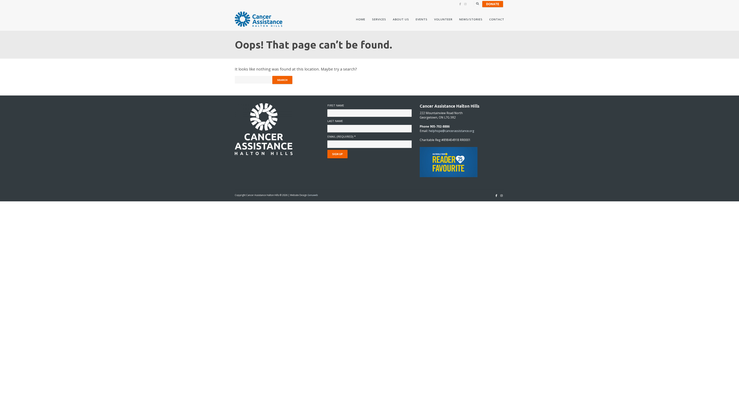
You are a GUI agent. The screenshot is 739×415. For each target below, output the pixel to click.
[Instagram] (465, 4)
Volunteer (443, 19)
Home (360, 19)
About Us (401, 19)
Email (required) (341, 136)
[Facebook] (460, 4)
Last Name (335, 121)
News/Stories (470, 19)
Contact (496, 19)
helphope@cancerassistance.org (451, 131)
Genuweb (313, 195)
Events (421, 19)
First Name (335, 105)
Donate (492, 4)
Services (379, 19)
